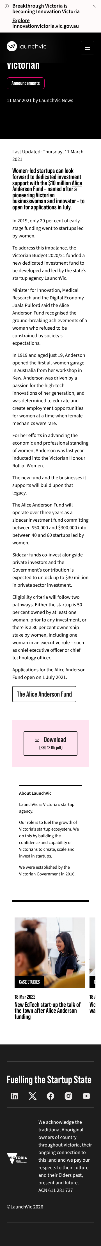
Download (52, 742)
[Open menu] (87, 47)
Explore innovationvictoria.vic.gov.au (45, 23)
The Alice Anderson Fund (44, 694)
